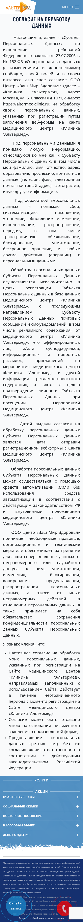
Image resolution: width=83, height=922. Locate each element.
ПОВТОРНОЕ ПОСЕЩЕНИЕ (22, 816)
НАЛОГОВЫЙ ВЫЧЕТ (19, 825)
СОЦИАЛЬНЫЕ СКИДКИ (20, 806)
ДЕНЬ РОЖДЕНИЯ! (17, 834)
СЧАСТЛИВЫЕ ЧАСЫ (19, 797)
